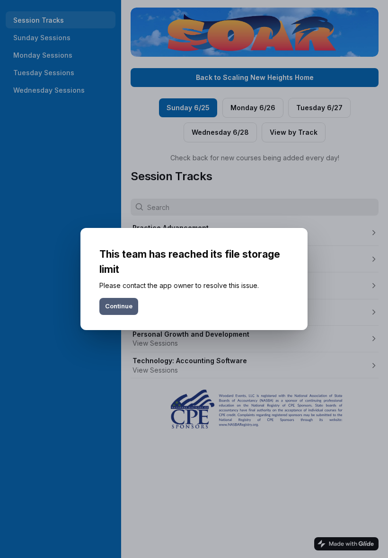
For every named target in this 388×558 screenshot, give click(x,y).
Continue (118, 306)
